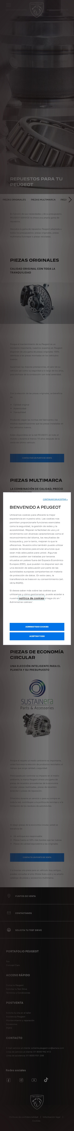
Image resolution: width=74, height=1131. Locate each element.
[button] (55, 499)
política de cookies (31, 598)
